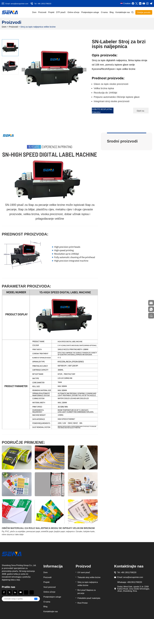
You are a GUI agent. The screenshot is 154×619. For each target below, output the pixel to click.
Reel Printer (82, 603)
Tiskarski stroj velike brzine (88, 577)
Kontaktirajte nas (123, 12)
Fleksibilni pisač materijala (88, 598)
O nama (104, 12)
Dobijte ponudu (143, 12)
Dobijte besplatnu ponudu (102, 110)
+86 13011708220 (44, 4)
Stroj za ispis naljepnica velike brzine (38, 27)
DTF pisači (61, 12)
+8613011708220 (134, 582)
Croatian (127, 3)
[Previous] (23, 69)
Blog (112, 12)
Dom (34, 12)
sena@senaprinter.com (19, 4)
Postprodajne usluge (90, 12)
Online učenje (73, 12)
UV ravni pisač (83, 572)
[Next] (84, 69)
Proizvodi (42, 12)
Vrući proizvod (49, 587)
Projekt (51, 12)
